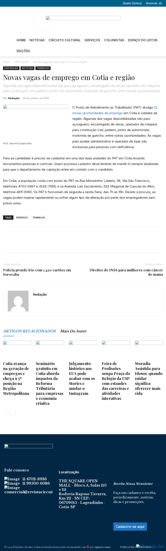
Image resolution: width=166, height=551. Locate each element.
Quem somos (132, 3)
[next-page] (12, 412)
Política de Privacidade (135, 547)
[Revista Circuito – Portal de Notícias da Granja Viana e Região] (83, 21)
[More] (47, 243)
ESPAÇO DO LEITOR (142, 40)
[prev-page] (5, 412)
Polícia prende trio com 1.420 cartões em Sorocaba (37, 272)
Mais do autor (73, 331)
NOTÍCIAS (37, 40)
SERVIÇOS (92, 40)
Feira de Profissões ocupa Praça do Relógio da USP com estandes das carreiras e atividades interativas (116, 381)
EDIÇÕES (23, 51)
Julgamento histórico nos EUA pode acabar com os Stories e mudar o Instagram (82, 378)
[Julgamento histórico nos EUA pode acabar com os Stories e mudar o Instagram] (83, 350)
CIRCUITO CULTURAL (65, 40)
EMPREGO (22, 217)
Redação (13, 98)
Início (6, 62)
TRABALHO (43, 68)
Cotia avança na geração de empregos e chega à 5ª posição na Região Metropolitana (16, 378)
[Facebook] (14, 3)
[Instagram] (21, 3)
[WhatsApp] (37, 243)
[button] (7, 3)
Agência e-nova (102, 547)
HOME (21, 40)
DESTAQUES (21, 62)
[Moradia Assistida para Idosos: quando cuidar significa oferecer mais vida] (149, 350)
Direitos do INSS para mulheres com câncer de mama (126, 272)
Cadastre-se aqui (130, 526)
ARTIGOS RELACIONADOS (29, 331)
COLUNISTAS (114, 40)
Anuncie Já (154, 3)
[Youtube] (35, 3)
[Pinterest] (27, 243)
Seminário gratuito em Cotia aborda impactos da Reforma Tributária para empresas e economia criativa (49, 383)
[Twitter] (28, 3)
